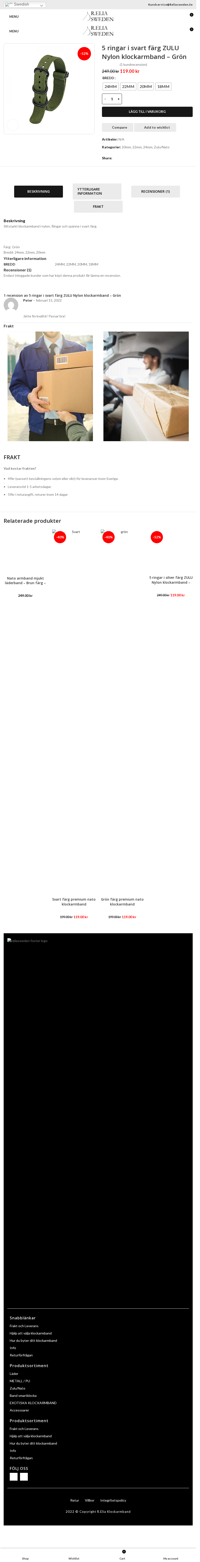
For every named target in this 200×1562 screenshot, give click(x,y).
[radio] (111, 86)
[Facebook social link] (115, 158)
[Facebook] (14, 1477)
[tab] (38, 192)
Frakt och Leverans (24, 1326)
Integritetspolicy (113, 1500)
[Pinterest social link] (127, 158)
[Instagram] (24, 1477)
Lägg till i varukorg (147, 112)
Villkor (89, 1500)
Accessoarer (19, 1410)
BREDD (108, 78)
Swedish (21, 4)
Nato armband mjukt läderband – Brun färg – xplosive (25, 583)
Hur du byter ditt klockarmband (33, 1340)
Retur (74, 1500)
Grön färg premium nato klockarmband (122, 901)
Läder (14, 1374)
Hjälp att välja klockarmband (31, 1333)
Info (13, 1348)
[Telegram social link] (138, 158)
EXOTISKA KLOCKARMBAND (33, 1403)
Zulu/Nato (162, 147)
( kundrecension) (133, 64)
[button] (195, 724)
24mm (147, 147)
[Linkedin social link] (133, 158)
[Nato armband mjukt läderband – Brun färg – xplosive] (25, 551)
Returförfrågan (21, 1355)
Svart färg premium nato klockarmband (74, 901)
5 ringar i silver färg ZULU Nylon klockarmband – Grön (171, 582)
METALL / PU (20, 1381)
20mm (126, 147)
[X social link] (121, 158)
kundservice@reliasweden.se (170, 4)
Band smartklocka (23, 1395)
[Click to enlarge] (12, 125)
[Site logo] (98, 16)
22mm (137, 147)
